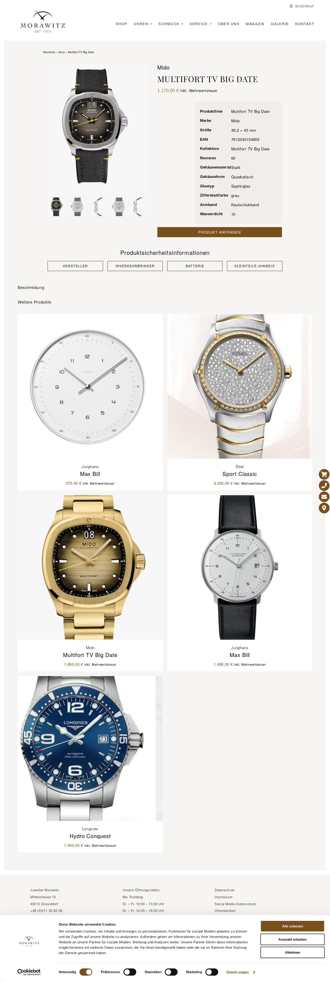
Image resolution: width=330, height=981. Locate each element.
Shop (61, 52)
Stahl (235, 167)
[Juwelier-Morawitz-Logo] (42, 12)
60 (233, 158)
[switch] (129, 972)
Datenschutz (225, 889)
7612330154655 (245, 139)
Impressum (224, 896)
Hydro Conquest (90, 836)
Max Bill (90, 473)
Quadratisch (242, 177)
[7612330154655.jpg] (98, 130)
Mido (235, 120)
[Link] (324, 474)
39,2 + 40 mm (243, 130)
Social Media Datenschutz (235, 903)
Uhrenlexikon (225, 910)
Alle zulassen (292, 926)
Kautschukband (245, 204)
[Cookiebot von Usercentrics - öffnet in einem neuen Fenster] (29, 972)
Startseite (49, 52)
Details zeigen (238, 972)
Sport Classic (239, 473)
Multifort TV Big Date (250, 111)
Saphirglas (241, 186)
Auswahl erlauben (292, 939)
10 (233, 214)
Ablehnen (292, 952)
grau (235, 195)
